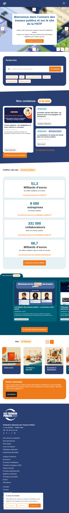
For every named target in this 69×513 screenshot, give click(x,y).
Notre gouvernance (9, 441)
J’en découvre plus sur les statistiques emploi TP (34, 235)
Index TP (46, 77)
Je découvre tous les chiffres (34, 263)
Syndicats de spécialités (10, 452)
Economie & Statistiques (11, 462)
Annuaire (6, 489)
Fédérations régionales (10, 449)
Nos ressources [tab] (10, 275)
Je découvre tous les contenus (14, 155)
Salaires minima (24, 81)
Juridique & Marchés (44, 123)
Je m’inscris (11, 394)
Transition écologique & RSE (12, 465)
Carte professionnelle (33, 77)
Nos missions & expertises (11, 438)
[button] (52, 342)
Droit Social (6, 459)
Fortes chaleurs (12, 77)
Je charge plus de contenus (45, 150)
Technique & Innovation (10, 477)
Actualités (6, 487)
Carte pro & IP (7, 492)
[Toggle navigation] (64, 3)
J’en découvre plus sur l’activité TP (34, 195)
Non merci (22, 505)
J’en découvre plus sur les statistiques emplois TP (34, 215)
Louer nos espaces (9, 446)
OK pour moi (34, 505)
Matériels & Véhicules (10, 474)
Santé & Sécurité (10, 150)
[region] (23, 501)
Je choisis (11, 505)
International (7, 482)
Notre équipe (7, 444)
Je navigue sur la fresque (34, 41)
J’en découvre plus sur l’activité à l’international (34, 255)
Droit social (41, 144)
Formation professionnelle (21, 319)
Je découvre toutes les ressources (34, 329)
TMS (21, 77)
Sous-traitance (11, 81)
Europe (5, 479)
